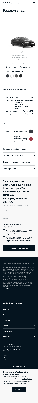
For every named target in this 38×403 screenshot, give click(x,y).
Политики (22, 383)
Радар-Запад (14, 3)
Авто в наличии (9, 315)
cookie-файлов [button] (27, 379)
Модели (6, 309)
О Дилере (6, 320)
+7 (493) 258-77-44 (10, 227)
